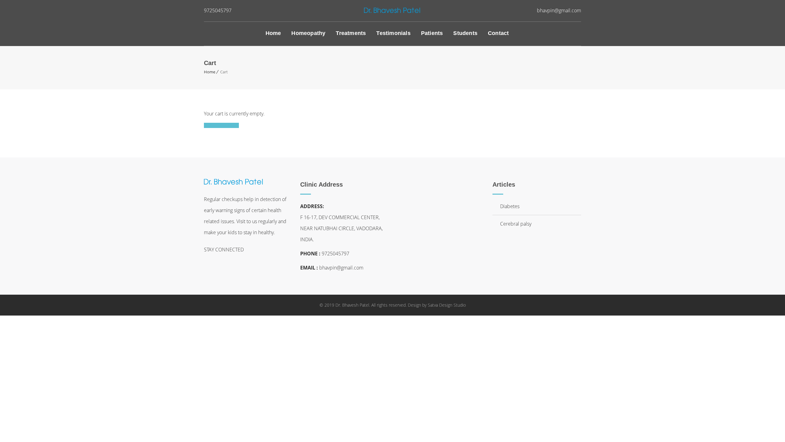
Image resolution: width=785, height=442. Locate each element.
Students (465, 33)
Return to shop (221, 125)
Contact (498, 33)
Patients (432, 33)
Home (273, 33)
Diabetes (509, 206)
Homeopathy (308, 33)
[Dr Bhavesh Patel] (392, 9)
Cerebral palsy (515, 223)
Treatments (351, 33)
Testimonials (393, 33)
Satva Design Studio (447, 305)
